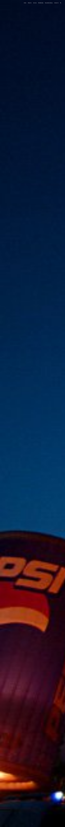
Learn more (57, 419)
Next (62, 413)
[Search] (60, 3)
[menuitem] (25, 3)
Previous (3, 413)
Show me (47, 419)
